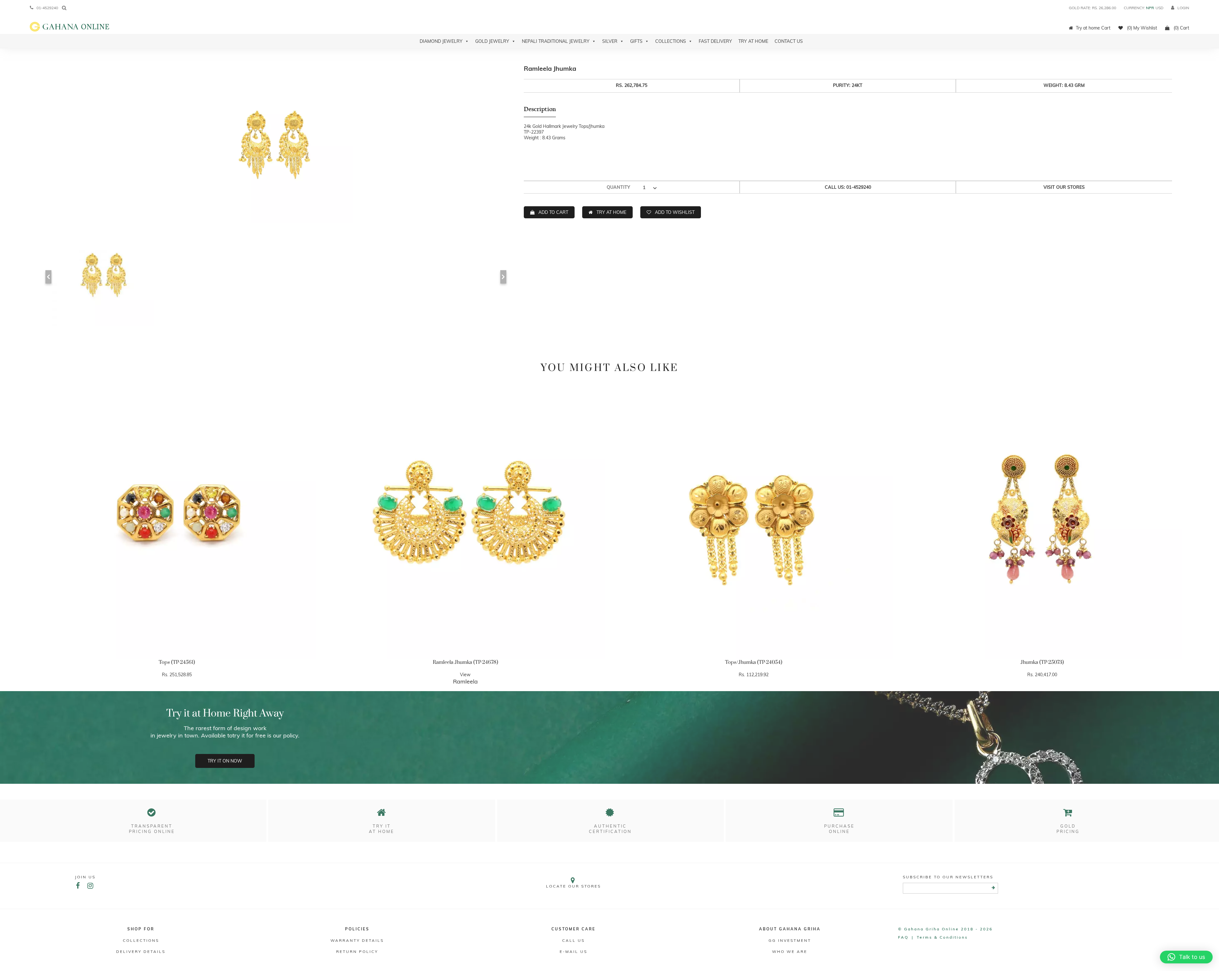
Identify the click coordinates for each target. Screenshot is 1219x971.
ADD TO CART (553, 212)
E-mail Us (573, 951)
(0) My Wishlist (1141, 28)
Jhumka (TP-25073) (1042, 662)
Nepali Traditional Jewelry (556, 41)
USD (1159, 7)
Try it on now (225, 761)
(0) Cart (1180, 28)
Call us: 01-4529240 (848, 187)
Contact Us (789, 41)
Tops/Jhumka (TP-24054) (753, 662)
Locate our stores (573, 886)
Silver (609, 41)
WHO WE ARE (789, 951)
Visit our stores (1064, 187)
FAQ (903, 937)
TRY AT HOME (611, 212)
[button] (1186, 957)
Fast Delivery (715, 41)
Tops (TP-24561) (177, 662)
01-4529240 (47, 7)
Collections (670, 41)
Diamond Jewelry (441, 41)
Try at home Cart (1093, 28)
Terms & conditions (942, 937)
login (1183, 7)
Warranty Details (357, 940)
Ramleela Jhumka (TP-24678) (465, 662)
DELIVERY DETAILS (140, 951)
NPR (1150, 7)
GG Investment (790, 940)
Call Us (573, 940)
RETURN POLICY (357, 951)
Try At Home (753, 41)
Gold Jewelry (492, 41)
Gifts (636, 41)
